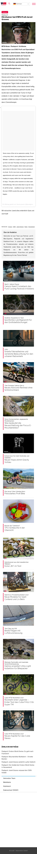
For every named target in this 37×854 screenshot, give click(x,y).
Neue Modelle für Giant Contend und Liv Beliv (16, 597)
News (26, 226)
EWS (14, 226)
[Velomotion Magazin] (4, 4)
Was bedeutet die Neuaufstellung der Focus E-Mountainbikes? (17, 423)
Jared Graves (20, 226)
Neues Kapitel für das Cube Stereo (17, 736)
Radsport (4, 12)
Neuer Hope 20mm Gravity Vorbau (16, 459)
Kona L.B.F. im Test (16, 564)
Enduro (10, 226)
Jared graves (20, 204)
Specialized (31, 226)
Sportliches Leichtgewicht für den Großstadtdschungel (18, 320)
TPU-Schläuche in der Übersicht (14, 528)
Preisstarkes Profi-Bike (14, 493)
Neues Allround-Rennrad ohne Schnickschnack (18, 388)
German (19, 4)
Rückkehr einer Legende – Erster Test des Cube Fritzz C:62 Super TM (19, 701)
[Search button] (9, 3)
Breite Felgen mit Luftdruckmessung (13, 631)
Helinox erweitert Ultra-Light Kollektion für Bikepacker (17, 665)
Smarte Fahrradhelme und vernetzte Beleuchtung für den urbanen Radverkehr (18, 353)
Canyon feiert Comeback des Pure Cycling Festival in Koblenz (19, 286)
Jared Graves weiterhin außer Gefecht (18, 762)
